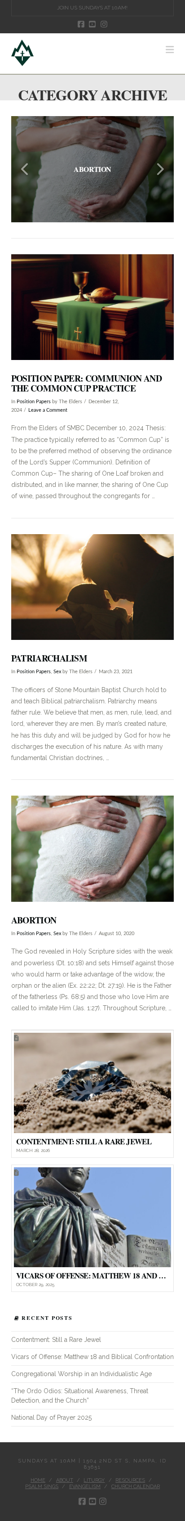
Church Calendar (135, 1487)
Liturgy (94, 1480)
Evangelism (85, 1487)
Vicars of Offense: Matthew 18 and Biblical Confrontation (92, 1356)
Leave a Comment (47, 410)
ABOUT (64, 1480)
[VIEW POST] (92, 307)
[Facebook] (81, 24)
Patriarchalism (49, 658)
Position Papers (34, 402)
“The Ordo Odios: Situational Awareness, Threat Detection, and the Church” (79, 1395)
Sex (57, 672)
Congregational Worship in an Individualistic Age (81, 1373)
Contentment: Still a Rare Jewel (56, 1339)
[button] (170, 49)
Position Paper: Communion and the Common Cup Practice (86, 383)
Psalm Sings (41, 1487)
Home (38, 1480)
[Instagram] (104, 24)
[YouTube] (92, 24)
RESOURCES (130, 1480)
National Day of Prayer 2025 (51, 1417)
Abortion (34, 920)
